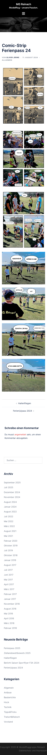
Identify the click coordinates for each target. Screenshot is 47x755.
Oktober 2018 (10, 555)
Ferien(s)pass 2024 (22, 410)
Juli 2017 (8, 570)
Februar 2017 (10, 594)
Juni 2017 (8, 574)
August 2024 (10, 502)
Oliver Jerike (12, 57)
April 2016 (9, 618)
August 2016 (10, 608)
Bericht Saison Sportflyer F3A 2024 (21, 662)
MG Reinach (23, 4)
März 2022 (9, 526)
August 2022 (10, 511)
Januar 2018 (10, 560)
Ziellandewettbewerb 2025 (17, 653)
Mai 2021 (8, 536)
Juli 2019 (8, 550)
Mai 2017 (8, 579)
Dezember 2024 (12, 492)
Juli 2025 (8, 487)
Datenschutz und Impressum (33, 750)
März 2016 (9, 623)
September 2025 (12, 482)
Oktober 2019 (10, 545)
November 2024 (12, 497)
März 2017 (9, 589)
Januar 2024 (10, 506)
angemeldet (20, 434)
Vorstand (8, 721)
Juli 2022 (8, 516)
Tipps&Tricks (10, 712)
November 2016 (12, 603)
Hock (6, 702)
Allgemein (7, 60)
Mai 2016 (8, 613)
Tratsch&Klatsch (12, 717)
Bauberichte (10, 697)
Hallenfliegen (24, 403)
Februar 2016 (10, 628)
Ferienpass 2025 (12, 648)
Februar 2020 (10, 540)
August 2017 (10, 565)
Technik (7, 707)
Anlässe (7, 692)
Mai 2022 (8, 521)
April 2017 (9, 584)
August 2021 (10, 531)
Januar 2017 (10, 599)
